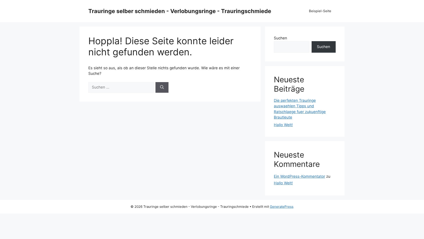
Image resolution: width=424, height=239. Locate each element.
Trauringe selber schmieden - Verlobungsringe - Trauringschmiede (179, 11)
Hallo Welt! (283, 125)
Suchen (280, 38)
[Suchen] (161, 87)
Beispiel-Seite (320, 11)
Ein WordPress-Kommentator (299, 176)
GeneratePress (281, 206)
